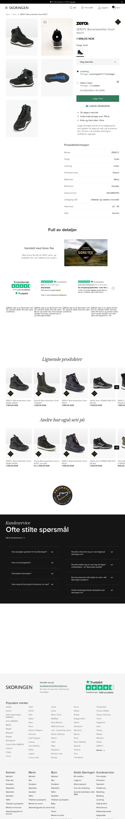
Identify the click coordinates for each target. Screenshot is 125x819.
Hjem (8, 14)
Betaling (100, 796)
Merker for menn (36, 803)
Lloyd (53, 707)
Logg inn (77, 780)
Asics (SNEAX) (12, 721)
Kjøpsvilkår (101, 815)
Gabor (31, 718)
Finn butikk (101, 776)
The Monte (78, 757)
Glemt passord (80, 784)
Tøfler (8, 799)
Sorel (76, 738)
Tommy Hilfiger (102, 711)
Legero (32, 753)
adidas (8, 707)
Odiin (53, 742)
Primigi (54, 757)
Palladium (55, 749)
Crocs (8, 756)
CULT (31, 707)
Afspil (57, 37)
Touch (99, 718)
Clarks (8, 752)
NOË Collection (57, 726)
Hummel (32, 734)
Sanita (76, 722)
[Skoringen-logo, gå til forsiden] (18, 8)
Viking (99, 730)
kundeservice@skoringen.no (53, 685)
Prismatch (100, 780)
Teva (76, 753)
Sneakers (10, 784)
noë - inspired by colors (61, 730)
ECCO (31, 711)
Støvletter (10, 792)
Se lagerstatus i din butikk (92, 90)
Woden (99, 734)
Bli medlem (78, 776)
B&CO (8, 725)
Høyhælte (10, 788)
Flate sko (10, 780)
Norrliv (54, 738)
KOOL (31, 749)
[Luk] (122, 2)
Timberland (101, 707)
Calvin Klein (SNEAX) (15, 744)
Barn (15, 14)
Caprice (9, 748)
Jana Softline (34, 746)
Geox (31, 726)
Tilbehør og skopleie (14, 803)
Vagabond (100, 722)
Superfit (77, 746)
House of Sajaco (35, 730)
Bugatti (9, 736)
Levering (100, 799)
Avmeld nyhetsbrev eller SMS (84, 793)
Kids (53, 807)
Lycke (53, 711)
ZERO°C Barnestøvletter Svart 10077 (33, 14)
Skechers (78, 730)
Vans (98, 726)
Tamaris (77, 749)
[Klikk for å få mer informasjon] (117, 81)
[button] (20, 323)
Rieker (76, 711)
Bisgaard (9, 732)
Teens (53, 811)
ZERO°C (99, 746)
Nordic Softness (58, 734)
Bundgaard (10, 740)
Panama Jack (56, 753)
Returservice (101, 807)
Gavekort (100, 784)
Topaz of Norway (103, 714)
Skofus (77, 734)
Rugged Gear (79, 718)
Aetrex (8, 711)
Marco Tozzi (56, 714)
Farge (79, 45)
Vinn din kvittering (82, 788)
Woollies (100, 738)
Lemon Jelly (34, 757)
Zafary (99, 742)
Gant (31, 722)
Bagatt (8, 729)
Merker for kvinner (13, 807)
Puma (76, 707)
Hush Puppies (34, 738)
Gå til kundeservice (14, 537)
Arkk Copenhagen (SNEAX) (13, 715)
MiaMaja (54, 718)
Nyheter (9, 776)
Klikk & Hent (101, 803)
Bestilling (100, 792)
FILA (30, 714)
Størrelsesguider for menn (40, 807)
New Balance (56, 722)
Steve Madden (80, 742)
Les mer (72, 2)
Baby (53, 803)
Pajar (53, 746)
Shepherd (78, 726)
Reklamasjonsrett (103, 811)
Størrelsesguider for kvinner (14, 812)
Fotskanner (101, 788)
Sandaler (9, 796)
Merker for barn (57, 815)
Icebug (31, 742)
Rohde (76, 714)
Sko (30, 780)
